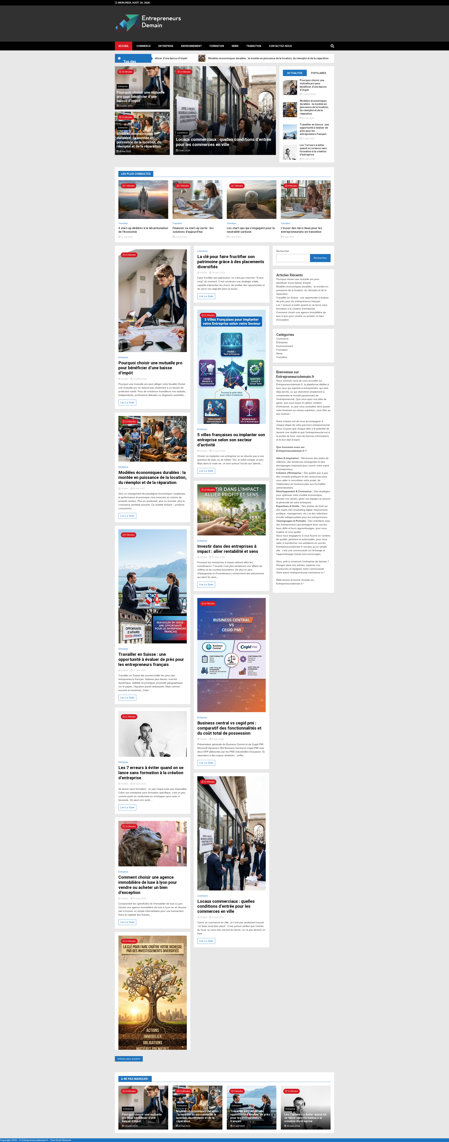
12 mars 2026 (218, 451)
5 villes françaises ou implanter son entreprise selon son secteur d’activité (231, 439)
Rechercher (282, 251)
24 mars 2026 (139, 898)
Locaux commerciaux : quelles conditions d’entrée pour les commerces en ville (226, 906)
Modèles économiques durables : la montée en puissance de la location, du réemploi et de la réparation (226, 58)
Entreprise (165, 46)
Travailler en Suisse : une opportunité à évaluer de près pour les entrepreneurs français (314, 129)
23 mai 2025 (126, 237)
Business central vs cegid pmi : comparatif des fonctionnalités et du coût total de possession (229, 728)
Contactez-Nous (280, 46)
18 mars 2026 (218, 272)
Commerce (143, 46)
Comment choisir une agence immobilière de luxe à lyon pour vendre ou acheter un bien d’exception (147, 885)
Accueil (123, 46)
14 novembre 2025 (187, 150)
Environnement (191, 46)
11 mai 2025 (235, 237)
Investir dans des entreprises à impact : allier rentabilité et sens (227, 549)
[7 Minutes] (143, 218)
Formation (217, 46)
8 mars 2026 (217, 739)
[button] (179, 115)
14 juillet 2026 (126, 106)
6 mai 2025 (288, 237)
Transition (253, 46)
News (235, 46)
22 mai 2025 (180, 237)
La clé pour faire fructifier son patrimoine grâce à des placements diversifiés (230, 261)
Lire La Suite (127, 402)
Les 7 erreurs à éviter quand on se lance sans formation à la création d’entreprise (313, 150)
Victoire (124, 379)
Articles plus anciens (129, 1058)
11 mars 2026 (218, 557)
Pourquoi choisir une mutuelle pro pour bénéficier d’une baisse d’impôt (141, 96)
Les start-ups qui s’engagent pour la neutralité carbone (251, 229)
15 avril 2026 (308, 138)
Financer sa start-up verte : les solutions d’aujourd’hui (193, 229)
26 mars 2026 (308, 159)
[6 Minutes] (306, 218)
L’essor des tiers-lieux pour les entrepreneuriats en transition (301, 229)
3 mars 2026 (217, 917)
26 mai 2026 (125, 151)
